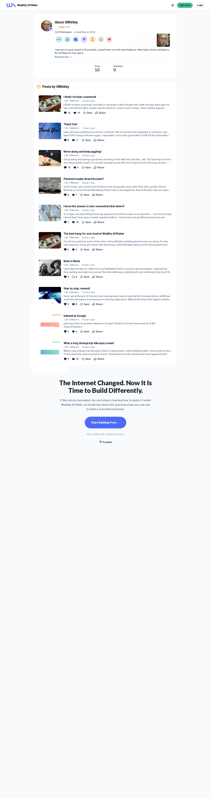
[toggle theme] (172, 5)
